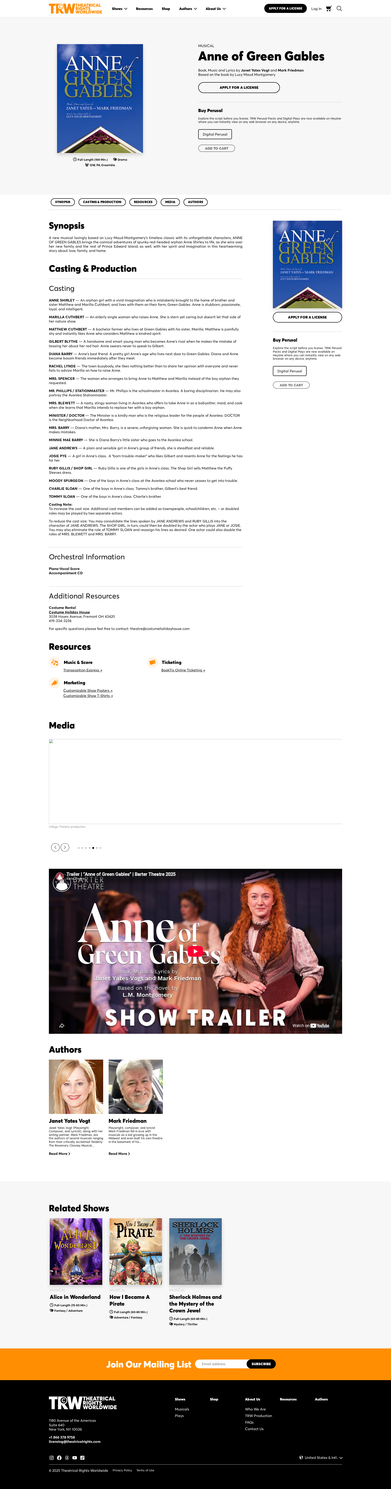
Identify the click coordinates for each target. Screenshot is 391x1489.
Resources (143, 202)
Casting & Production (102, 202)
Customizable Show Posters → (87, 690)
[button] (55, 847)
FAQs (249, 1422)
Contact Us (254, 1429)
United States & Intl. (321, 1457)
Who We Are (255, 1409)
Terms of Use (145, 1470)
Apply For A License (285, 8)
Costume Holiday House (69, 612)
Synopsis (62, 202)
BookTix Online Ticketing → (183, 670)
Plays (179, 1415)
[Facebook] (59, 1457)
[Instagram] (51, 1457)
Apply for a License (239, 87)
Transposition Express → (82, 670)
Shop (214, 1399)
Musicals (182, 1409)
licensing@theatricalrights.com (74, 1441)
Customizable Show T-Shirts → (88, 695)
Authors (195, 202)
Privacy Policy (122, 1470)
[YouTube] (74, 1457)
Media (170, 202)
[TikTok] (82, 1457)
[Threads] (67, 1457)
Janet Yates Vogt (255, 70)
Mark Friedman (291, 70)
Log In (316, 8)
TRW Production (258, 1415)
